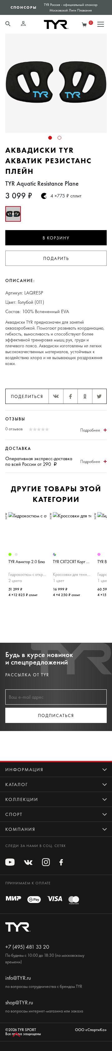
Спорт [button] (13, 814)
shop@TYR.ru (19, 1002)
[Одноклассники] (84, 396)
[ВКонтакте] (56, 396)
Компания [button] (20, 829)
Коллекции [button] (21, 799)
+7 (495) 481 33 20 (27, 946)
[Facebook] (70, 396)
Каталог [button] (16, 784)
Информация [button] (24, 769)
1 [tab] (50, 138)
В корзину (56, 238)
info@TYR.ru (18, 978)
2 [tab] (59, 138)
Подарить (56, 258)
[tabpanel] (56, 82)
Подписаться (56, 715)
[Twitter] (99, 396)
